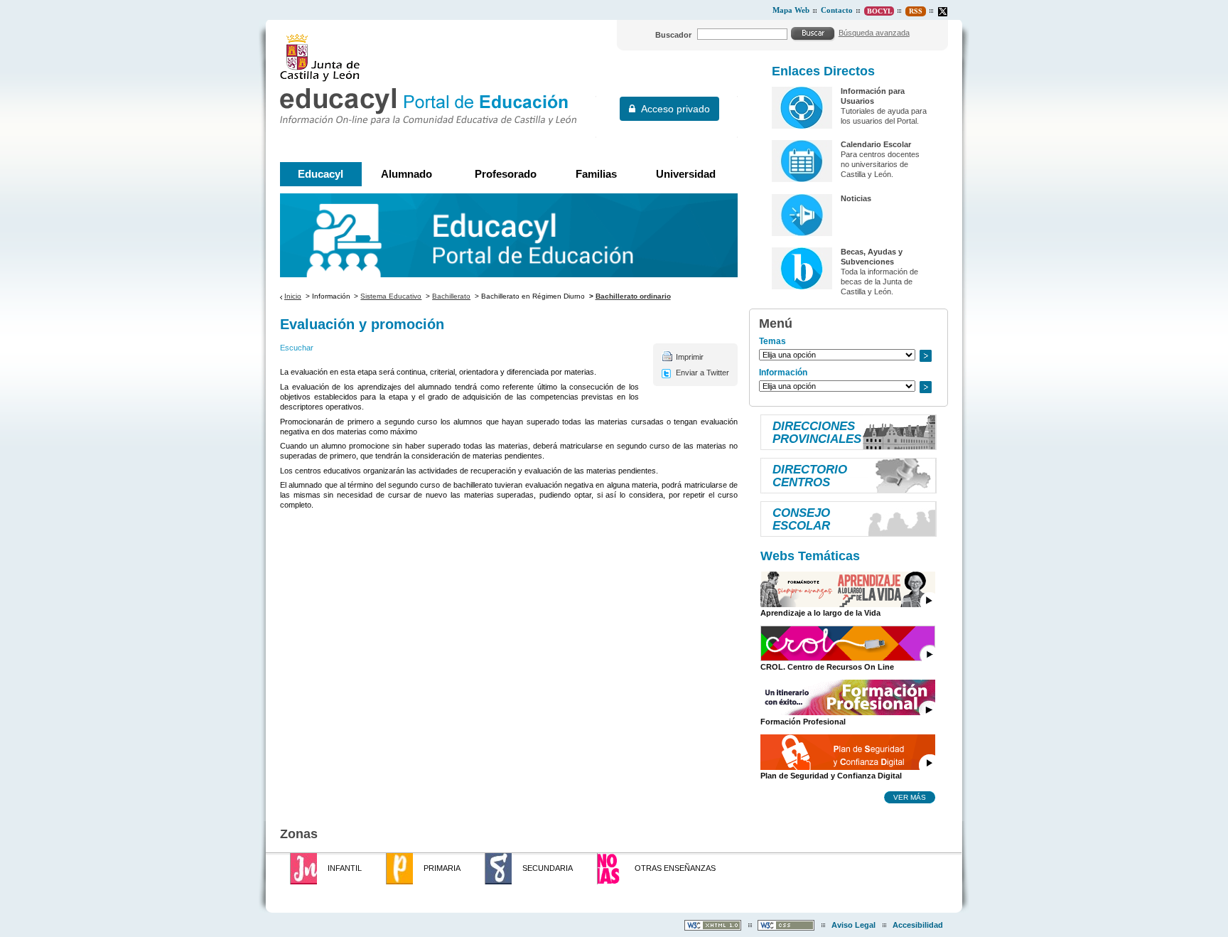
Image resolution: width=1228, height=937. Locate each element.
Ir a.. (925, 356)
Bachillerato (451, 296)
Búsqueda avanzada (874, 32)
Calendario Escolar (876, 144)
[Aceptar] (813, 33)
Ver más (909, 797)
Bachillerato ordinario (633, 296)
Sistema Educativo (390, 296)
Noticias (856, 198)
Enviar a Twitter (702, 372)
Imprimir (690, 357)
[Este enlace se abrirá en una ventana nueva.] (942, 11)
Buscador (673, 35)
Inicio (292, 296)
